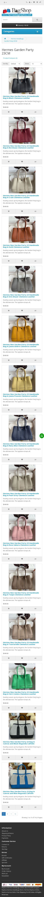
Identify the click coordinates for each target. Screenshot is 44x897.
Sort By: (5, 64)
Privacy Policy (6, 836)
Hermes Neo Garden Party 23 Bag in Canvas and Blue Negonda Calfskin (19, 792)
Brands (4, 855)
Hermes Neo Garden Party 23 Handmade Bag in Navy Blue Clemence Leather (21, 445)
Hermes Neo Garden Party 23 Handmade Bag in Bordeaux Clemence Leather (21, 147)
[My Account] (30, 2)
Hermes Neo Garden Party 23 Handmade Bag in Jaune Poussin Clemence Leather (21, 395)
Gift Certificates (7, 858)
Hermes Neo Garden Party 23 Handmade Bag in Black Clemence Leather (21, 97)
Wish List (5, 874)
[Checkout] (40, 2)
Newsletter (5, 876)
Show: (27, 64)
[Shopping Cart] (37, 2)
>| (15, 814)
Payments (5, 838)
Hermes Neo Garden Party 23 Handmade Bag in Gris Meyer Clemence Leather (21, 296)
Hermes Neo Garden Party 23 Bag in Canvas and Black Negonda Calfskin (19, 743)
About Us (5, 831)
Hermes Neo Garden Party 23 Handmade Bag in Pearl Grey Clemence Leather (21, 494)
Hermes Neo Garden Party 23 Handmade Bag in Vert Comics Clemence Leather (21, 693)
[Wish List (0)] (34, 2)
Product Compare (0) (10, 58)
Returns (4, 847)
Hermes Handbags (17, 39)
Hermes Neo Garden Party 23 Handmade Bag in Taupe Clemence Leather (21, 594)
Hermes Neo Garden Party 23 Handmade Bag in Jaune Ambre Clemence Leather (21, 345)
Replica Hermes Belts (9, 892)
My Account (5, 869)
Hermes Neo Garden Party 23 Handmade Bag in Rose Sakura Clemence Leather (21, 544)
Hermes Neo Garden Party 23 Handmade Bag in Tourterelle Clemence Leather (21, 643)
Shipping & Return (8, 833)
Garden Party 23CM (10, 41)
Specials (4, 863)
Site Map (4, 849)
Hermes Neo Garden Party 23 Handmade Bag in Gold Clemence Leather (21, 246)
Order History (6, 871)
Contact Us (5, 844)
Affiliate (4, 860)
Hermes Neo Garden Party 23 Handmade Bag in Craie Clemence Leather (21, 196)
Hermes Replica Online (31, 890)
